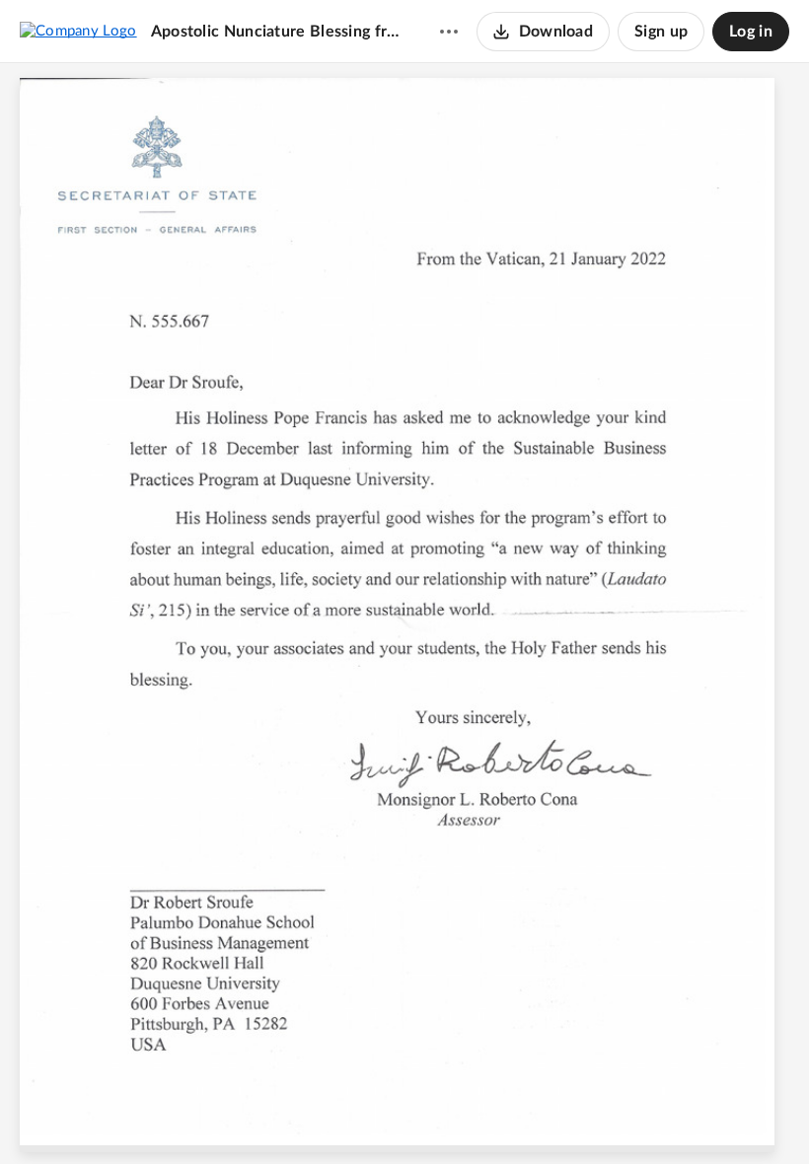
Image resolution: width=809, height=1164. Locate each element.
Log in (750, 31)
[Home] (78, 30)
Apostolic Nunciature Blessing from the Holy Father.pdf (276, 31)
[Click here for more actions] (449, 31)
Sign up (661, 31)
